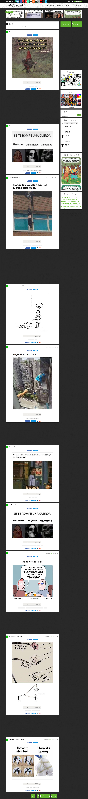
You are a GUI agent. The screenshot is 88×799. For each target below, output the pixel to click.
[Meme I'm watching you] (67, 76)
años (70, 197)
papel (77, 206)
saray (50, 347)
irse (35, 86)
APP (80, 213)
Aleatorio (60, 5)
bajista (30, 545)
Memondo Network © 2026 (76, 215)
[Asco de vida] (13, 1)
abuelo (74, 201)
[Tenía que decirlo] (41, 1)
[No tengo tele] (36, 1)
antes (71, 205)
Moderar (78, 5)
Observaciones (13, 553)
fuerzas (25, 245)
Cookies (75, 213)
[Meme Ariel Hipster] (63, 96)
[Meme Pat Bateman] (67, 80)
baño (33, 497)
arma (74, 197)
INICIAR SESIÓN (78, 1)
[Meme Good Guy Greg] (67, 104)
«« (32, 796)
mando (38, 787)
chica (65, 203)
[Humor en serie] (31, 1)
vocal (42, 545)
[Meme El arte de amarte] (75, 104)
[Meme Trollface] (79, 96)
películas (77, 197)
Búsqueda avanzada (64, 116)
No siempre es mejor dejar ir (16, 636)
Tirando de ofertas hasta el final (17, 286)
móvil (76, 203)
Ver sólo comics (65, 24)
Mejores (52, 5)
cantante (40, 170)
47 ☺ (28, 494)
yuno (51, 553)
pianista (32, 170)
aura (78, 201)
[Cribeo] (28, 1)
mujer (64, 201)
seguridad (31, 418)
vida (74, 199)
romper (28, 170)
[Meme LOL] (75, 76)
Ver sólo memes (77, 24)
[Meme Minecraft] (71, 96)
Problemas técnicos (14, 504)
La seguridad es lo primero (16, 347)
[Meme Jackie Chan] (71, 84)
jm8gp (51, 636)
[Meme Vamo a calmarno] (79, 84)
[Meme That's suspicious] (63, 76)
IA (77, 204)
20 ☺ (28, 241)
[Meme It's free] (63, 84)
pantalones (37, 245)
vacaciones (70, 199)
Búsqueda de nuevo (30, 26)
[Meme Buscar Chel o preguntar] (63, 100)
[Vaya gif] (38, 1)
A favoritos (39, 82)
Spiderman (70, 201)
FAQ (78, 213)
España (64, 208)
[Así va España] (23, 1)
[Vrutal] (26, 1)
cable (31, 787)
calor (69, 206)
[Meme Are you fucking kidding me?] (67, 84)
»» (55, 796)
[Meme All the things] (71, 76)
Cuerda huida (12, 31)
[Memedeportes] (18, 1)
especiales (29, 245)
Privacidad (72, 213)
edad (72, 197)
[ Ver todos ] (71, 87)
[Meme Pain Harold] (67, 96)
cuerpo (79, 203)
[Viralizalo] (46, 1)
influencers (66, 206)
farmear (65, 197)
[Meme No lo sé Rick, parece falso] (79, 104)
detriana (49, 177)
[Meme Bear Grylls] (75, 100)
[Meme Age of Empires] (75, 96)
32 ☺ (28, 542)
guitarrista (35, 170)
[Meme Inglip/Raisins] (79, 76)
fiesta (30, 86)
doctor (76, 199)
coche (68, 205)
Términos (67, 213)
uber (74, 203)
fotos (65, 199)
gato (62, 206)
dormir (74, 206)
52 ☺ (28, 604)
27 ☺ (28, 336)
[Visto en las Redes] (21, 1)
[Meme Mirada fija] (75, 80)
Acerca (63, 213)
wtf (40, 245)
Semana (67, 123)
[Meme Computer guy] (71, 80)
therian (62, 199)
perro (72, 206)
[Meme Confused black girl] (79, 100)
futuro (62, 203)
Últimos (45, 5)
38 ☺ (28, 783)
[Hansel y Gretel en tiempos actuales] (71, 190)
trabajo (28, 418)
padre (80, 206)
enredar (27, 787)
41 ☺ (28, 82)
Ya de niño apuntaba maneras (16, 739)
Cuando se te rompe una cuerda (17, 125)
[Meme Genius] (79, 80)
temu (33, 339)
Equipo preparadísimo (14, 177)
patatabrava (50, 286)
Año (76, 123)
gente (33, 86)
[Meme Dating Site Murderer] (71, 100)
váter (67, 199)
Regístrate (70, 1)
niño (78, 199)
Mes (72, 123)
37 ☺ (28, 707)
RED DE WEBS (8, 1)
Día (62, 123)
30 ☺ (28, 414)
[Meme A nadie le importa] (63, 104)
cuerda (25, 170)
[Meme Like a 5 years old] (63, 80)
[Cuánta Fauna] (33, 1)
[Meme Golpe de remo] (71, 104)
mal (35, 339)
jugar (62, 201)
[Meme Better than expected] (75, 84)
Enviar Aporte (69, 5)
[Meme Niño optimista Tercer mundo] (67, 100)
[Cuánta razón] (16, 1)
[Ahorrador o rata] (44, 1)
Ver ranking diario (71, 148)
